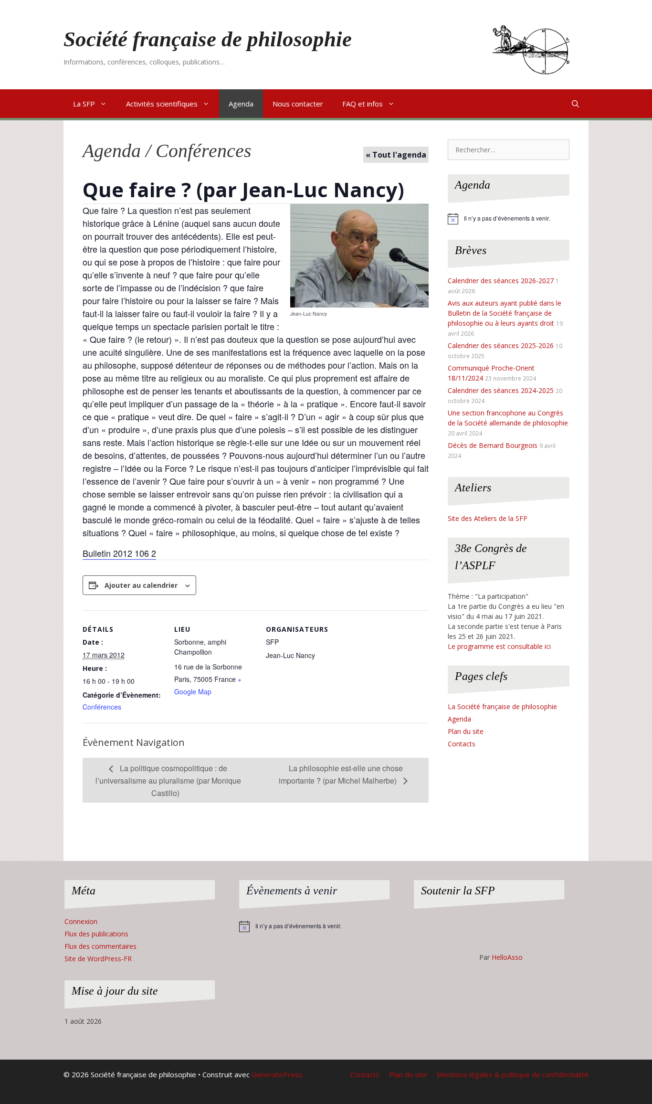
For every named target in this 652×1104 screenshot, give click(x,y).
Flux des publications (96, 933)
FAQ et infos (362, 103)
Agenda (241, 103)
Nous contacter (298, 103)
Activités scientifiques (162, 103)
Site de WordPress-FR (98, 958)
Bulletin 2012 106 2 (119, 553)
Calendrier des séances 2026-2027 (501, 280)
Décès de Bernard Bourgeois (492, 445)
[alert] (508, 218)
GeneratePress (277, 1074)
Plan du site (466, 731)
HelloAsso (507, 957)
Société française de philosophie (207, 39)
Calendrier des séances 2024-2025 (501, 390)
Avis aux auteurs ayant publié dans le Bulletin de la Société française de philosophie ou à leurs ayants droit (504, 313)
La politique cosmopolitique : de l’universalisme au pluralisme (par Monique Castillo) (168, 780)
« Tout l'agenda (396, 154)
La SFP (84, 103)
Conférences (102, 706)
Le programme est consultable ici (499, 646)
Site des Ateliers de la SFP (487, 518)
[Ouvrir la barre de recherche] (575, 103)
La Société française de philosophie (502, 706)
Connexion (80, 921)
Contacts (461, 743)
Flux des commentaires (100, 946)
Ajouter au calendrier (141, 585)
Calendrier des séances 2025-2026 (501, 345)
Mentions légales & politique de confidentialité (513, 1074)
